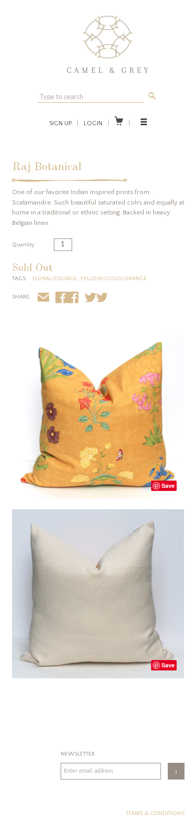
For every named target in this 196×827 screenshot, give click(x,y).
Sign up (60, 123)
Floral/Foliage (54, 278)
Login (93, 123)
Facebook (72, 299)
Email (43, 299)
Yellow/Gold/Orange (113, 278)
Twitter (102, 299)
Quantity (23, 245)
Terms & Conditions (155, 813)
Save (168, 485)
